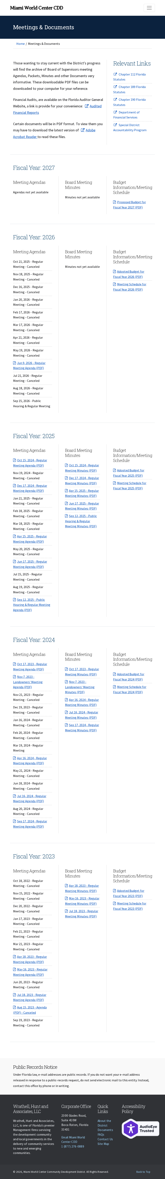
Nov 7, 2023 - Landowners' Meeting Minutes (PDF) (80, 687)
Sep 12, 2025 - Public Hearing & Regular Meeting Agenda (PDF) (31, 605)
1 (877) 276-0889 (72, 1146)
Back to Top (143, 1172)
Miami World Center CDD (36, 7)
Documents (105, 1130)
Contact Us (105, 1139)
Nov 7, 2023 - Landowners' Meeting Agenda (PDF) (28, 682)
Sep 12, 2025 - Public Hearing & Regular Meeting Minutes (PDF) (81, 521)
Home (20, 44)
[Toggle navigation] (149, 8)
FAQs (101, 1134)
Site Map (103, 1144)
